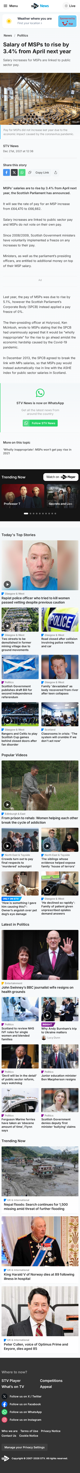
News (8, 35)
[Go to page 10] (55, 513)
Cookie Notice (28, 1435)
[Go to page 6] (43, 513)
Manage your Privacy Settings (24, 1447)
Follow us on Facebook (25, 1404)
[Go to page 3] (33, 513)
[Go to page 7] (46, 513)
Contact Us (9, 1435)
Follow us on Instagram (25, 1419)
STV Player (11, 1381)
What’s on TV (13, 1387)
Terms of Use (29, 1431)
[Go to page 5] (40, 513)
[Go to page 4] (36, 513)
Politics (22, 35)
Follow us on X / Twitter (26, 1396)
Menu (13, 6)
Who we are (9, 1431)
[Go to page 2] (30, 513)
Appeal (46, 1387)
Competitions (51, 1381)
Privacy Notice (50, 1431)
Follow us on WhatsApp (26, 1412)
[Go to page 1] (26, 513)
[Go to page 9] (52, 513)
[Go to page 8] (49, 513)
